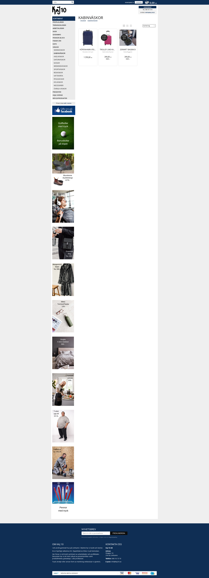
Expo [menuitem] (55, 44)
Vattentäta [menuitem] (58, 76)
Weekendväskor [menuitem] (60, 66)
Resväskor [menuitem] (58, 72)
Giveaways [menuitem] (57, 35)
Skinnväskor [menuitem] (59, 50)
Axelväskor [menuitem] (59, 56)
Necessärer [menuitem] (58, 85)
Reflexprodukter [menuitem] (60, 98)
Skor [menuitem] (55, 31)
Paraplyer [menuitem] (57, 41)
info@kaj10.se (150, 12)
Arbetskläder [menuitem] (58, 28)
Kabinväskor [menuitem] (59, 53)
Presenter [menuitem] (57, 92)
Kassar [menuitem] (57, 63)
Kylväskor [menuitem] (58, 82)
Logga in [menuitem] (139, 2)
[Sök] (72, 2)
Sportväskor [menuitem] (59, 69)
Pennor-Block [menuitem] (59, 38)
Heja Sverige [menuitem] (58, 95)
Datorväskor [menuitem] (59, 60)
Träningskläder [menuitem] (59, 25)
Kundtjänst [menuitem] (129, 2)
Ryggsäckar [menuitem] (59, 79)
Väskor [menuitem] (56, 47)
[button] (123, 25)
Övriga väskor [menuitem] (60, 89)
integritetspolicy (112, 537)
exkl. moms (67, 103)
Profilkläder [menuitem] (58, 22)
